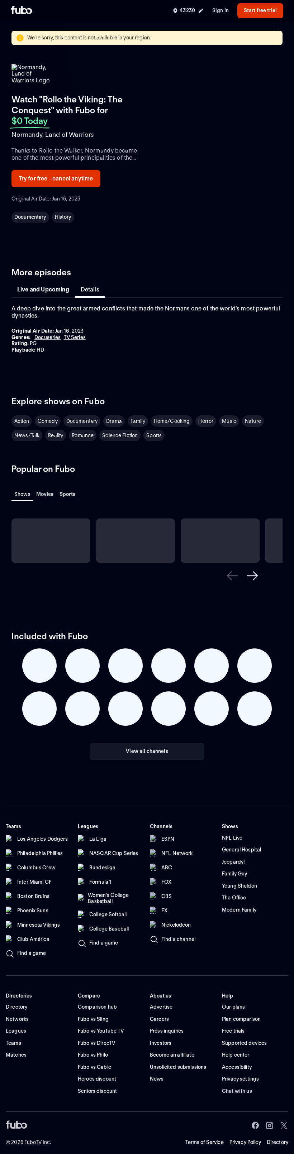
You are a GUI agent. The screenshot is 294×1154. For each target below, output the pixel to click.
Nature (253, 421)
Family (138, 421)
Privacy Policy (245, 1142)
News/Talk (26, 435)
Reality (55, 435)
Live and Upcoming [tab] (43, 289)
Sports (154, 435)
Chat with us (237, 1091)
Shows (22, 494)
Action (21, 421)
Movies (45, 494)
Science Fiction (120, 435)
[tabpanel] (147, 329)
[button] (232, 576)
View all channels (147, 751)
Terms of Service (204, 1142)
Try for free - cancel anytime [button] (56, 178)
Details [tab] (90, 289)
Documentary (30, 217)
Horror (205, 421)
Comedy (48, 421)
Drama (114, 421)
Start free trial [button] (260, 10)
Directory (277, 1142)
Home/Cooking (172, 421)
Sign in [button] (220, 10)
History (63, 217)
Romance (83, 435)
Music (229, 421)
